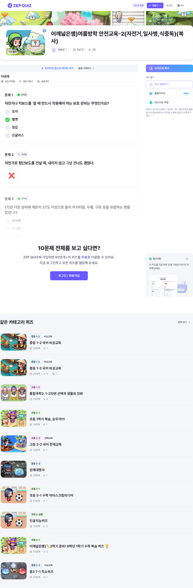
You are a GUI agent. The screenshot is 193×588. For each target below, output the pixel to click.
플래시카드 (171, 93)
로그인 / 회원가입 (69, 275)
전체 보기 (182, 322)
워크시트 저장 (161, 102)
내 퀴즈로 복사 (161, 68)
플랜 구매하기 (84, 68)
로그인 (169, 5)
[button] (169, 275)
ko (182, 5)
